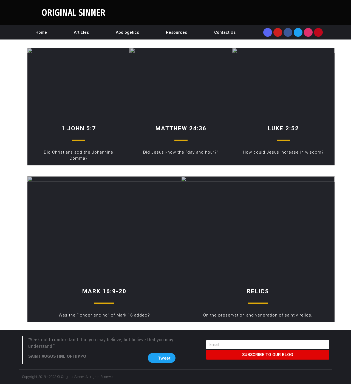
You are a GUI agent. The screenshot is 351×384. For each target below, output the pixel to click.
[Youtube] (277, 32)
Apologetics (127, 32)
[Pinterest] (318, 32)
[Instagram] (308, 32)
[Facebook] (288, 32)
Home (41, 32)
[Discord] (267, 32)
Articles (81, 32)
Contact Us (225, 32)
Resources (176, 32)
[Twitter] (298, 32)
